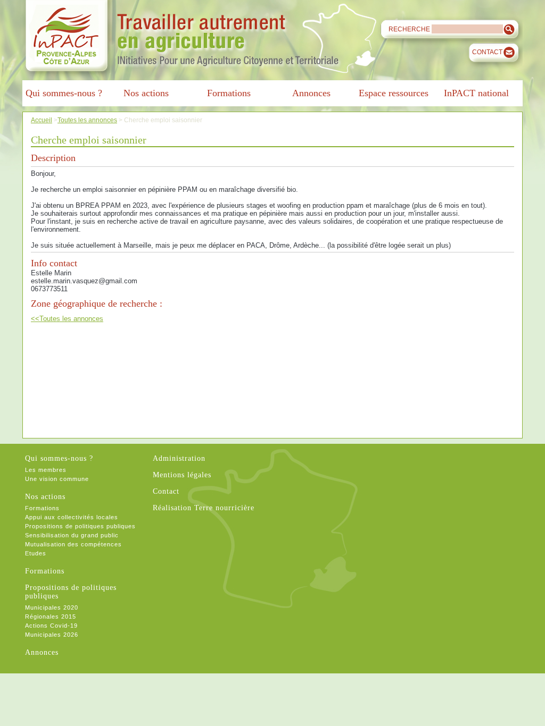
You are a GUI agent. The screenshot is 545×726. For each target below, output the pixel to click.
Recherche (409, 29)
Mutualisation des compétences (73, 544)
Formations (42, 508)
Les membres (46, 470)
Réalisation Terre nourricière (203, 508)
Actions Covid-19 (51, 625)
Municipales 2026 (51, 634)
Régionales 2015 (50, 616)
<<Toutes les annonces (67, 319)
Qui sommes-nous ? (59, 458)
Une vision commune (57, 479)
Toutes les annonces (87, 119)
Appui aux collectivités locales (71, 517)
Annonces (42, 652)
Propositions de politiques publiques (80, 526)
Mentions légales (182, 475)
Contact (487, 52)
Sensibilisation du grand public (72, 535)
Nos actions (45, 497)
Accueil (41, 119)
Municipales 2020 (51, 607)
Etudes (35, 553)
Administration (179, 458)
